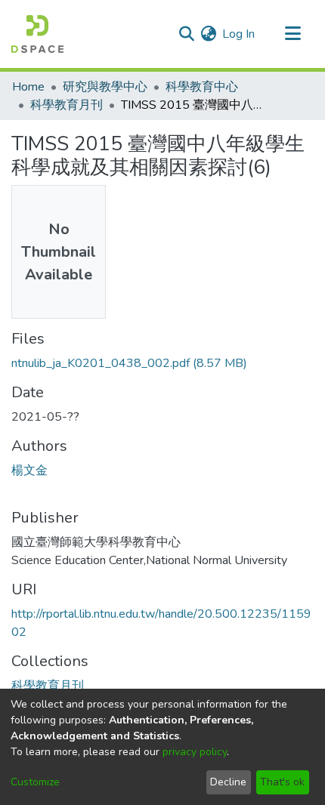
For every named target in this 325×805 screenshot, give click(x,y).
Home (28, 87)
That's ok (282, 782)
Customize (35, 782)
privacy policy (194, 752)
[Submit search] (186, 34)
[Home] (37, 34)
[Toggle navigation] (292, 34)
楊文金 (29, 470)
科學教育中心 (202, 87)
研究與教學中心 (105, 87)
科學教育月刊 (66, 105)
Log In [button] (239, 34)
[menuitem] (208, 34)
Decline (228, 782)
